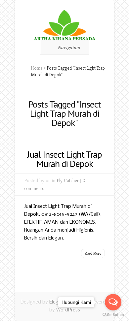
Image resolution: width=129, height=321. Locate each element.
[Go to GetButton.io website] (113, 314)
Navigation (69, 47)
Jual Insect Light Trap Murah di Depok (64, 159)
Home (37, 68)
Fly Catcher (68, 180)
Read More (93, 253)
